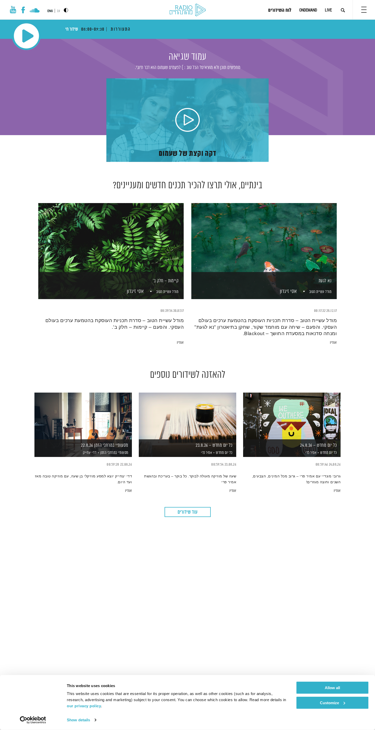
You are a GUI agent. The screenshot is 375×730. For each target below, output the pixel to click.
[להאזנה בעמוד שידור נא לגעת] (264, 242)
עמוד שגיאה (187, 57)
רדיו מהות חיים (187, 10)
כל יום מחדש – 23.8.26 (214, 445)
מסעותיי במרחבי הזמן (114, 453)
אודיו (333, 342)
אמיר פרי (311, 453)
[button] (364, 10)
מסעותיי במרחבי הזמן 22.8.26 (104, 445)
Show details (78, 720)
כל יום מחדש (328, 453)
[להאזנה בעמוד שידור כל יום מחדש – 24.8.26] (292, 416)
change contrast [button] (66, 10)
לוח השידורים (279, 10)
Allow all (332, 688)
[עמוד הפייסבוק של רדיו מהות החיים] (23, 10)
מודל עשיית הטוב (320, 292)
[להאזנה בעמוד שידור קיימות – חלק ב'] (111, 242)
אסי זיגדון (288, 292)
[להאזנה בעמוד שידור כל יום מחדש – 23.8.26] (187, 416)
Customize (329, 702)
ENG (50, 11)
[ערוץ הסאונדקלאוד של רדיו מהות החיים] (35, 11)
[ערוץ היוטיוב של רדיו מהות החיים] (13, 9)
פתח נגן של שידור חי (26, 36)
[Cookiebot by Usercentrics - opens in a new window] (33, 720)
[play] (187, 120)
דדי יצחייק (89, 453)
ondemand (308, 10)
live (328, 10)
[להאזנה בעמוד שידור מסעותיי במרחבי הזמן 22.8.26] (83, 416)
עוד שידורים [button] (187, 512)
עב (58, 11)
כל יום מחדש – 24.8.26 (318, 445)
